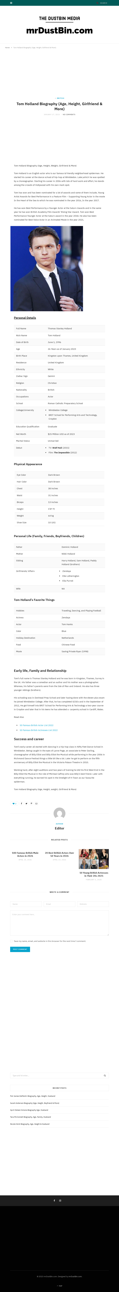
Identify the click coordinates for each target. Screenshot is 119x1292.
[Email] (36, 803)
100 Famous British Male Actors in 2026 (25, 854)
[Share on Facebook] (21, 803)
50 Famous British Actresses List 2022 (39, 730)
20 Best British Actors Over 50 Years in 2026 (59, 854)
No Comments (69, 115)
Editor (59, 828)
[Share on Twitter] (26, 803)
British (60, 98)
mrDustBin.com (75, 1276)
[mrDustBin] (59, 25)
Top (60, 1286)
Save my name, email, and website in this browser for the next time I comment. (50, 941)
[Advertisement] (59, 76)
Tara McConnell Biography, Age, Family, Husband (30, 1117)
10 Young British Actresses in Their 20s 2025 (94, 874)
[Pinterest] (31, 803)
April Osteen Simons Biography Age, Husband (29, 1110)
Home (7, 47)
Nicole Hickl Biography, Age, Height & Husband (29, 1124)
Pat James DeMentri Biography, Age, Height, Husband (32, 1096)
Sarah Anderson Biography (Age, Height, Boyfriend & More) (34, 1103)
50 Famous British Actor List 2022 (36, 725)
